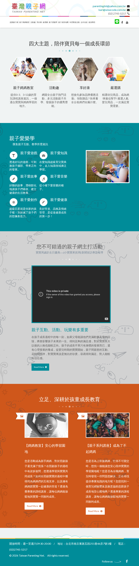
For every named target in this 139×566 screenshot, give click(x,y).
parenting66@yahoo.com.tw (109, 6)
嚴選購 (45, 22)
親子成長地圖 (63, 22)
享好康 (39, 22)
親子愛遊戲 (28, 153)
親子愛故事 (28, 177)
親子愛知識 (58, 153)
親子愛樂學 (53, 22)
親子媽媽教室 (24, 22)
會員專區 (91, 22)
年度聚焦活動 (75, 22)
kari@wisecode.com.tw (112, 9)
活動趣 (33, 22)
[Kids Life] (28, 8)
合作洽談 (84, 22)
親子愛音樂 (58, 177)
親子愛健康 (58, 200)
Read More (39, 367)
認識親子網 (14, 22)
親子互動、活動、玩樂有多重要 (60, 330)
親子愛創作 (28, 200)
